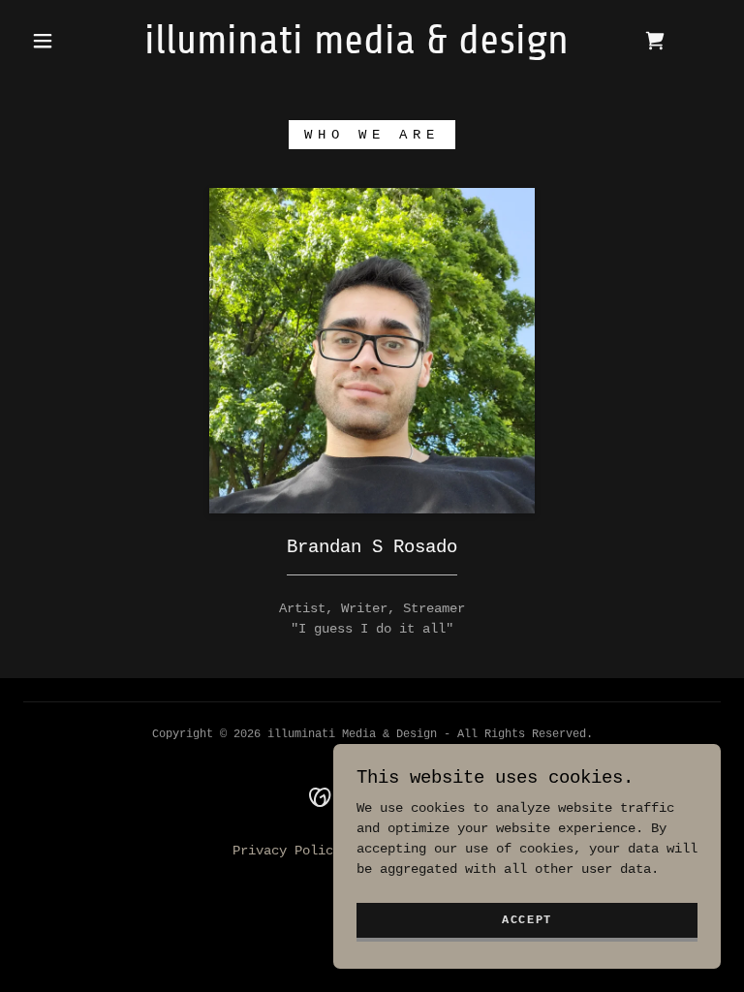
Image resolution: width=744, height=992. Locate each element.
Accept (527, 920)
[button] (42, 40)
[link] (356, 49)
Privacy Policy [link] (286, 850)
